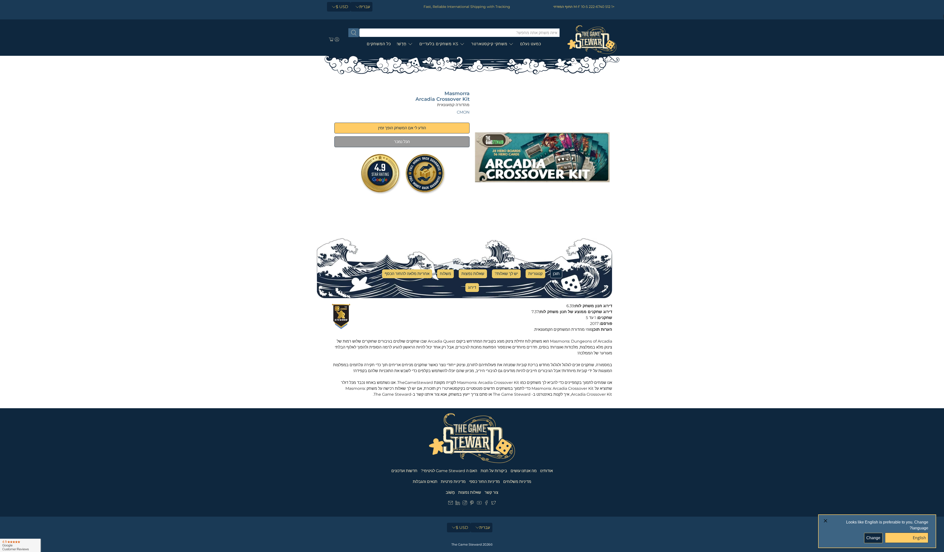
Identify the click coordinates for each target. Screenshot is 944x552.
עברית (364, 6)
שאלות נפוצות (472, 273)
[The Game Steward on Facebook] (486, 503)
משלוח (445, 273)
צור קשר (491, 492)
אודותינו (546, 470)
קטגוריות (535, 273)
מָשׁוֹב (450, 492)
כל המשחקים (379, 44)
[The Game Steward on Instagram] (464, 503)
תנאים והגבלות (425, 481)
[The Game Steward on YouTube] (479, 503)
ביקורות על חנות (494, 470)
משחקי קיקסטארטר (489, 44)
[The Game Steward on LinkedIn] (457, 503)
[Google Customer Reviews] (20, 545)
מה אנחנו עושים (524, 470)
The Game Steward (466, 544)
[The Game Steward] (592, 39)
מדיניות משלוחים (517, 481)
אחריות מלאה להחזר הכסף (407, 273)
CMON (463, 112)
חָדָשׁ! (402, 44)
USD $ (342, 6)
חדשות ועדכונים (404, 470)
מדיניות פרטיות (453, 481)
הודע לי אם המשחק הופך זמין (402, 128)
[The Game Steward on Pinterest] (472, 503)
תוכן (556, 273)
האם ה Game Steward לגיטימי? (449, 470)
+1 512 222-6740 (602, 6)
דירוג (472, 287)
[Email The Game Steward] (450, 503)
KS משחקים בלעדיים (438, 44)
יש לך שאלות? (506, 273)
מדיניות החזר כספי (484, 481)
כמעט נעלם (530, 44)
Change (873, 538)
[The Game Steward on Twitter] (493, 503)
